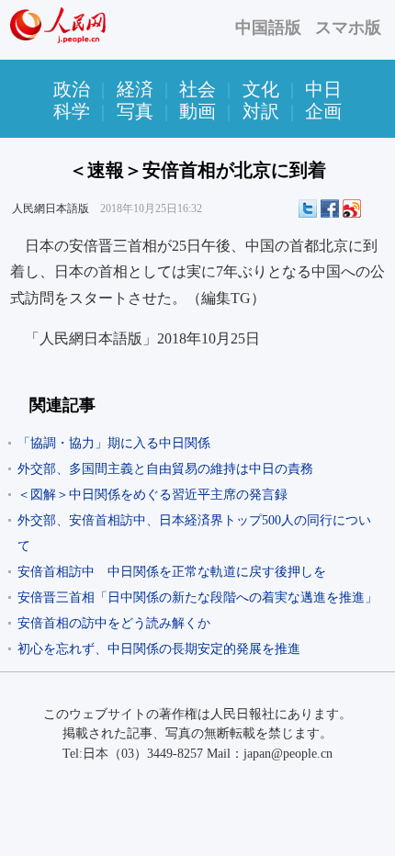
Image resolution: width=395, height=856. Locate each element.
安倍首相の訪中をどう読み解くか (113, 623)
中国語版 (268, 27)
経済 (135, 89)
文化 (261, 89)
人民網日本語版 (50, 208)
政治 (71, 89)
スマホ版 (348, 27)
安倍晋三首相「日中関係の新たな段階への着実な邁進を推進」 (197, 597)
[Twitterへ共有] (308, 208)
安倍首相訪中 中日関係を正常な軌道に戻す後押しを (171, 572)
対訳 (261, 111)
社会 (197, 89)
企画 (323, 111)
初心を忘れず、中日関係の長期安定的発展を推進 (158, 649)
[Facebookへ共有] (330, 208)
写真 (135, 111)
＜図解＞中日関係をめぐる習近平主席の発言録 (152, 494)
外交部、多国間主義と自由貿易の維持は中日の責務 (165, 469)
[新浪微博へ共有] (352, 208)
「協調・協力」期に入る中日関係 (113, 443)
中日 (323, 89)
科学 (71, 111)
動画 (197, 111)
